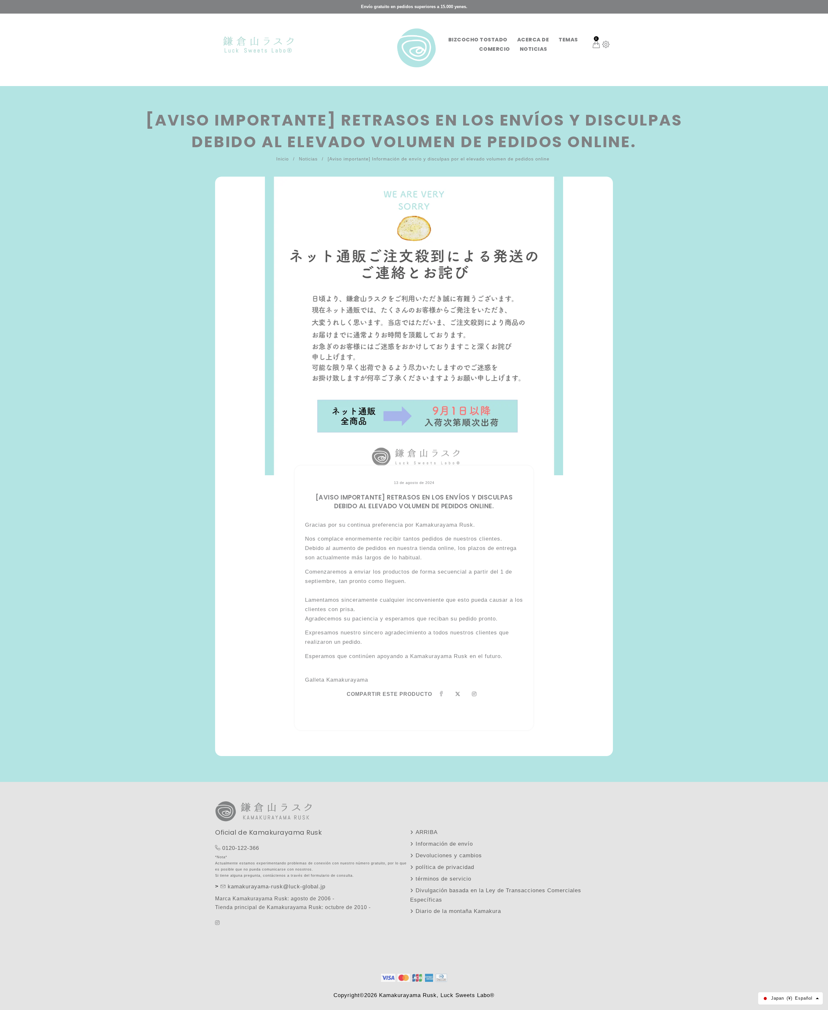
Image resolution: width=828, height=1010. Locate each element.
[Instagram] (218, 923)
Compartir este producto (389, 694)
